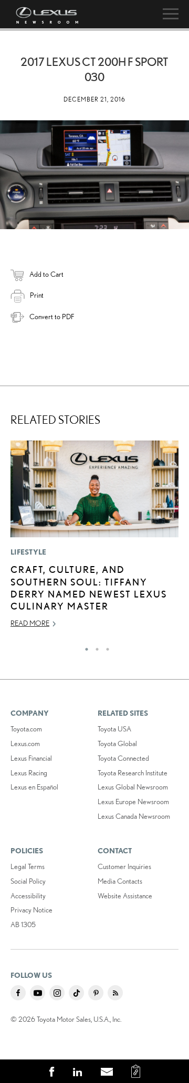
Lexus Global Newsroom (133, 787)
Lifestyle (28, 552)
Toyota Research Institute (132, 773)
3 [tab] (105, 646)
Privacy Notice (31, 910)
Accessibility (28, 896)
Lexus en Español (34, 787)
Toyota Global (117, 743)
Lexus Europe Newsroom (133, 801)
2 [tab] (94, 646)
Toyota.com (26, 729)
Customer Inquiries (124, 866)
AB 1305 (23, 924)
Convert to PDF (51, 316)
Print (37, 295)
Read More (29, 623)
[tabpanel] (94, 539)
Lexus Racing (28, 773)
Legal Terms (27, 866)
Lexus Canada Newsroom (134, 816)
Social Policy (28, 881)
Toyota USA (114, 729)
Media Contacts (120, 881)
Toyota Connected (123, 758)
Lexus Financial (31, 758)
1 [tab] (84, 646)
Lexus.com (25, 743)
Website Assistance (125, 896)
